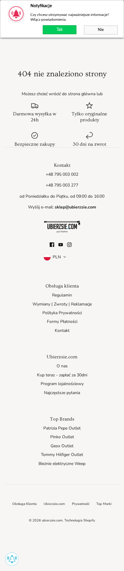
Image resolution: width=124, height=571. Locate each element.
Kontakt (62, 330)
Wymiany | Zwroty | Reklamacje (62, 304)
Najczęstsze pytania (62, 393)
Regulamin (62, 295)
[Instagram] (69, 244)
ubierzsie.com (52, 520)
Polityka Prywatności (62, 313)
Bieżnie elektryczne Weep (62, 463)
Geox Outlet (62, 446)
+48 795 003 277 (62, 185)
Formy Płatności (62, 321)
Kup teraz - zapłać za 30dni (62, 375)
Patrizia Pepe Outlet (62, 428)
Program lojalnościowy (62, 384)
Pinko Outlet (62, 437)
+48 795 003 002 (62, 174)
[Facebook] (52, 244)
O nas (62, 366)
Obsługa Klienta (24, 504)
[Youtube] (60, 244)
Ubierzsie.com (54, 504)
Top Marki (104, 504)
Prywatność (80, 504)
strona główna (81, 94)
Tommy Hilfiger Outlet (62, 454)
